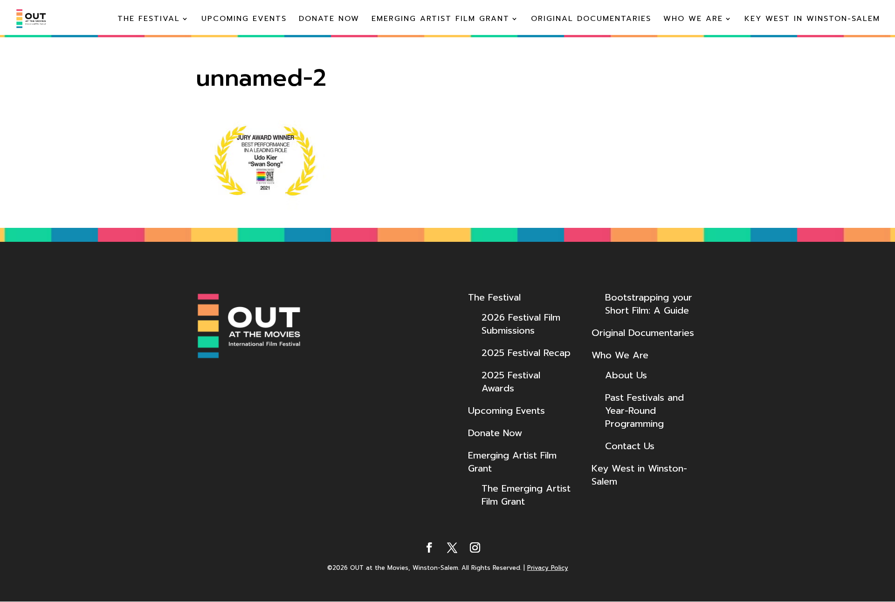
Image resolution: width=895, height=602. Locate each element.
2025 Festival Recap (526, 353)
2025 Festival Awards (511, 381)
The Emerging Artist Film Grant (526, 494)
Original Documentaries (591, 19)
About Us (626, 375)
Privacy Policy (547, 567)
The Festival (148, 19)
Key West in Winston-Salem (812, 19)
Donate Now (329, 19)
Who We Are (693, 19)
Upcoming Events (244, 19)
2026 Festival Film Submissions (521, 323)
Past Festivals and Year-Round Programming (644, 410)
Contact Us (629, 446)
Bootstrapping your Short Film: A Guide (648, 303)
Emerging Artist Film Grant (440, 19)
